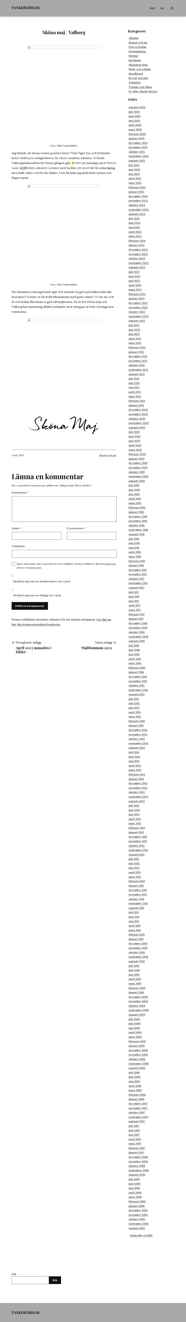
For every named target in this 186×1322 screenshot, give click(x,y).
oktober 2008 (137, 1059)
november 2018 (138, 521)
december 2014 (138, 730)
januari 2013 (136, 832)
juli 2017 (134, 592)
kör (96, 163)
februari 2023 (137, 294)
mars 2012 (135, 876)
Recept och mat (138, 78)
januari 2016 (136, 672)
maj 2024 (134, 227)
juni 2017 (134, 596)
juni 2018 (134, 543)
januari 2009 (137, 1045)
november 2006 (138, 1161)
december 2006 (138, 1157)
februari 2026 (137, 134)
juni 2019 (134, 489)
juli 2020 (134, 432)
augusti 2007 (137, 1121)
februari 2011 (137, 934)
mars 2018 (135, 556)
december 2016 (138, 623)
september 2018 (138, 529)
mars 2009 (135, 1036)
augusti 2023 (137, 267)
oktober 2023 (137, 258)
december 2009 (138, 997)
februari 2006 (137, 1201)
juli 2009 (134, 1019)
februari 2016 (137, 667)
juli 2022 (134, 325)
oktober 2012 (137, 845)
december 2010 (138, 943)
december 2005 (138, 1210)
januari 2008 (136, 1099)
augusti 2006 (137, 1174)
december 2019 (138, 463)
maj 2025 (134, 174)
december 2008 (138, 1050)
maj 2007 (134, 1134)
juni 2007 (134, 1130)
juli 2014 (134, 752)
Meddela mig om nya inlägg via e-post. (37, 595)
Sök (14, 1274)
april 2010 (135, 979)
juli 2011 (134, 912)
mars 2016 (135, 663)
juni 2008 (134, 1076)
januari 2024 (136, 245)
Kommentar (20, 492)
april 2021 (135, 392)
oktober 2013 (137, 792)
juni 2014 (134, 756)
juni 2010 (134, 970)
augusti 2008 (137, 1068)
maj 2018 (134, 547)
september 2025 (139, 156)
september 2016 (138, 636)
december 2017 (138, 570)
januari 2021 (136, 405)
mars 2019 (135, 503)
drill (22, 168)
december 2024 (138, 196)
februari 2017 (137, 614)
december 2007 (138, 1103)
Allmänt (133, 38)
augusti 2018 (137, 534)
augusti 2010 (137, 961)
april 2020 (135, 445)
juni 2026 (134, 116)
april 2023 (135, 285)
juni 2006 (135, 1183)
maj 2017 (134, 601)
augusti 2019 (137, 481)
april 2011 (134, 925)
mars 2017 (135, 609)
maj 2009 (134, 1028)
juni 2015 (134, 703)
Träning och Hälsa (140, 87)
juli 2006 (134, 1179)
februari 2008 (137, 1094)
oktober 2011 (136, 899)
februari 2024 (137, 240)
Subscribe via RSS (141, 1235)
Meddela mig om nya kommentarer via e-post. (42, 581)
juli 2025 (134, 165)
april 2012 (135, 872)
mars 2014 (135, 770)
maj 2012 (134, 867)
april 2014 (135, 765)
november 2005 (138, 1214)
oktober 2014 (137, 738)
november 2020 (138, 414)
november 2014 (138, 734)
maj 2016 (134, 654)
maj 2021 (134, 387)
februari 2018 (137, 561)
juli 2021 (134, 378)
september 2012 (138, 850)
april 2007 (135, 1139)
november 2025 (138, 147)
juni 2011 (134, 916)
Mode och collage (140, 69)
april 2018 (135, 552)
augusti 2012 (137, 854)
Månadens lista (138, 64)
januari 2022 (136, 352)
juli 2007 (134, 1125)
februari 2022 (137, 347)
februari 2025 (137, 187)
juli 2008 (134, 1072)
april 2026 (135, 125)
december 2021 (138, 356)
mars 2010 (135, 983)
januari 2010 (136, 992)
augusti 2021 (137, 374)
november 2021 (138, 360)
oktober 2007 (137, 1112)
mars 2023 (135, 289)
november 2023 (138, 254)
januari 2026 (136, 138)
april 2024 (135, 231)
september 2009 (139, 1010)
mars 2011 (135, 930)
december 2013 (138, 783)
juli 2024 (134, 218)
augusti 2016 (137, 641)
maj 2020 (134, 440)
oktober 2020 (137, 418)
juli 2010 (134, 965)
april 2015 (135, 712)
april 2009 (135, 1032)
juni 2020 (134, 436)
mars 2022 (135, 343)
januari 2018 (136, 565)
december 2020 (138, 409)
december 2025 (138, 143)
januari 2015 (136, 725)
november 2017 (138, 574)
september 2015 (138, 690)
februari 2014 (137, 774)
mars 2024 (135, 236)
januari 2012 (136, 885)
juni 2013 (134, 810)
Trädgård (134, 82)
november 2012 (138, 841)
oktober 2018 (137, 525)
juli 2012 (134, 859)
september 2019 (138, 476)
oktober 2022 (137, 311)
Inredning (135, 60)
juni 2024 (134, 222)
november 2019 (138, 467)
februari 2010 (137, 988)
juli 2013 (134, 805)
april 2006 (135, 1192)
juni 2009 (135, 1023)
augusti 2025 (137, 160)
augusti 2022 (137, 320)
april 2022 (135, 338)
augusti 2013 (137, 801)
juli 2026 (134, 111)
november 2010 (138, 948)
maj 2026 (134, 120)
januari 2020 (136, 458)
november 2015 (138, 681)
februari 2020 (137, 454)
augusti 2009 (137, 1014)
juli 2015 (134, 698)
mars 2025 (135, 182)
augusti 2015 (137, 694)
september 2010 (138, 956)
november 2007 (138, 1108)
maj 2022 (134, 334)
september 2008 (139, 1063)
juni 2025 (134, 169)
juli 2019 (134, 485)
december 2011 (138, 890)
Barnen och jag (107, 455)
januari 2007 (136, 1152)
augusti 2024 (137, 214)
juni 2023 (134, 276)
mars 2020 (135, 449)
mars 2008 (135, 1090)
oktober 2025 (137, 151)
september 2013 (138, 796)
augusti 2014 (137, 747)
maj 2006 (134, 1188)
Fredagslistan (137, 51)
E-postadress (76, 528)
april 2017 (135, 605)
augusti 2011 (136, 908)
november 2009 (138, 1001)
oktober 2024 (137, 205)
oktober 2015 (137, 685)
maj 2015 (134, 707)
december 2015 (138, 676)
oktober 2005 (137, 1219)
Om (162, 8)
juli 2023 (134, 271)
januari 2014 (136, 779)
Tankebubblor (26, 7)
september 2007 (138, 1117)
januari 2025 (136, 191)
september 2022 (139, 316)
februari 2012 (137, 881)
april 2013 (135, 819)
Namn (16, 528)
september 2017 (138, 583)
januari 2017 (136, 618)
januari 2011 (136, 939)
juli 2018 (134, 538)
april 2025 (135, 178)
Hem (152, 8)
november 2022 (138, 307)
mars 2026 (135, 129)
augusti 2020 (137, 427)
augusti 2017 (136, 587)
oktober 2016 (137, 632)
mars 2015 (135, 716)
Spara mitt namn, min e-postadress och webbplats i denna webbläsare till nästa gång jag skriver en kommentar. (66, 565)
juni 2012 (134, 863)
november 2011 (138, 894)
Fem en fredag (137, 47)
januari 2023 (136, 298)
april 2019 (135, 498)
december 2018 (138, 516)
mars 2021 (135, 396)
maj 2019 (134, 494)
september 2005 (139, 1223)
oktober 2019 (137, 472)
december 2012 (138, 836)
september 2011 (138, 903)
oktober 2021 (137, 365)
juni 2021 (134, 383)
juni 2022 (134, 329)
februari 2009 (137, 1041)
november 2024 (138, 200)
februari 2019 (137, 507)
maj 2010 (134, 974)
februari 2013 (137, 827)
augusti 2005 (137, 1228)
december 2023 (138, 249)
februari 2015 (137, 721)
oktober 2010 (137, 952)
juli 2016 (134, 645)
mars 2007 (135, 1143)
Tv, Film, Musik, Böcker (143, 91)
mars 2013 (135, 823)
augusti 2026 (137, 107)
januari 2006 (137, 1206)
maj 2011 (134, 921)
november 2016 (138, 627)
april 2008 (135, 1085)
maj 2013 (134, 814)
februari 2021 (137, 400)
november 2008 (138, 1054)
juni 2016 (134, 649)
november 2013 (138, 787)
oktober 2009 (137, 1005)
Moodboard (136, 73)
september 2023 (139, 263)
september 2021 (138, 369)
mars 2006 (135, 1197)
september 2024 (139, 209)
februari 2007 (137, 1148)
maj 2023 (134, 280)
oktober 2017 (136, 578)
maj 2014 (134, 761)
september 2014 (138, 743)
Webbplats (18, 546)
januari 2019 (136, 512)
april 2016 (135, 658)
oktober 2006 (137, 1165)
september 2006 (139, 1170)
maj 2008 (134, 1081)
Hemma (133, 55)
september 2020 (139, 423)
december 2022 (138, 303)
